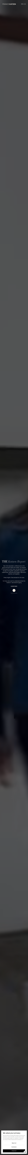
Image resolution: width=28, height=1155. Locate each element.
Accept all (14, 1150)
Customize (14, 1146)
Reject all (14, 1143)
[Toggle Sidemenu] (23, 4)
